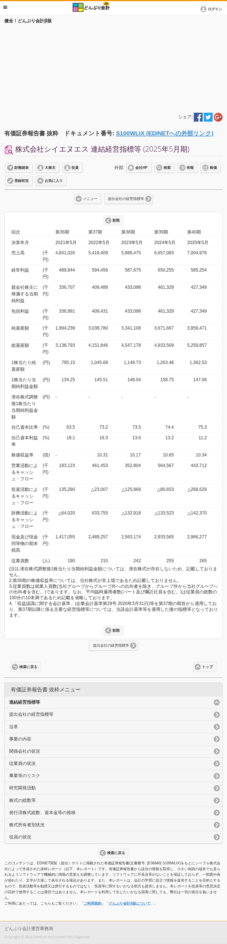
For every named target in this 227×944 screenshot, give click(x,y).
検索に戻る (28, 667)
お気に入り (54, 181)
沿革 (13, 726)
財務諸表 (21, 168)
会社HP (141, 168)
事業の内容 (20, 739)
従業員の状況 (22, 763)
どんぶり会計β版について (130, 903)
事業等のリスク (24, 775)
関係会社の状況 (24, 751)
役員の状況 (20, 837)
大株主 (50, 168)
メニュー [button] (5, 7)
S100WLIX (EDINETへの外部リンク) (164, 133)
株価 (213, 168)
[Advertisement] (113, 67)
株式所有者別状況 (27, 824)
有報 (190, 168)
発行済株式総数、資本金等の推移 (42, 812)
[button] (212, 9)
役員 (75, 168)
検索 (167, 168)
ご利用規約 (93, 903)
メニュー (90, 199)
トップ (207, 667)
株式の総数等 (22, 800)
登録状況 (21, 181)
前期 (116, 220)
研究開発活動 (22, 787)
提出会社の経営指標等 (126, 199)
